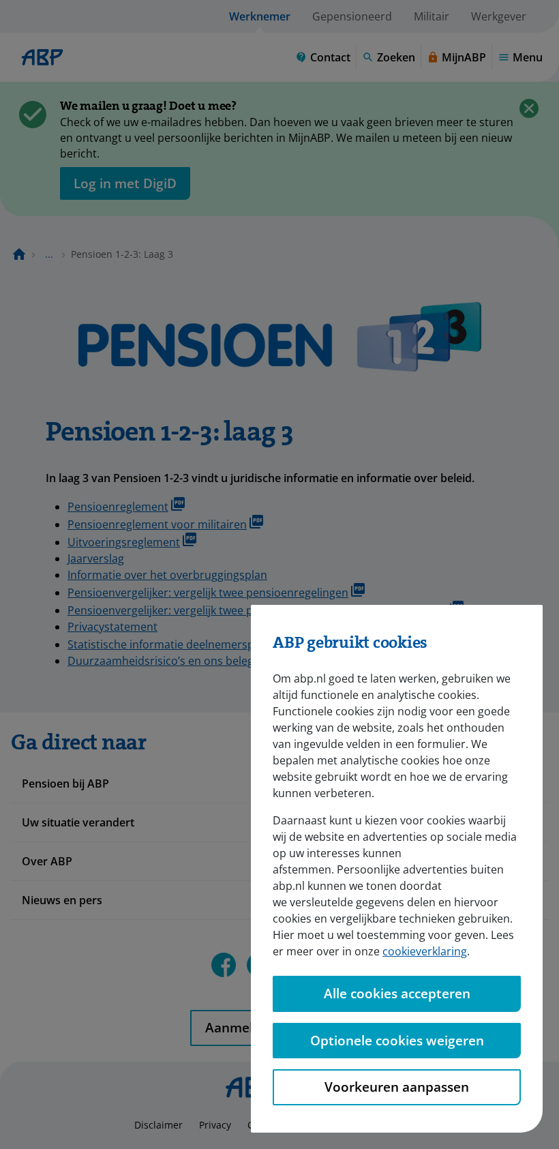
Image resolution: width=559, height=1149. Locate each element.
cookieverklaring (424, 951)
